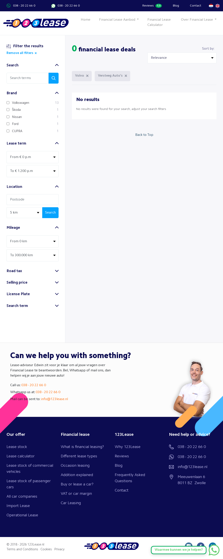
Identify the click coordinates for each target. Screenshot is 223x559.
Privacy (59, 549)
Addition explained (77, 475)
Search (13, 65)
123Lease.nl (35, 544)
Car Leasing (71, 503)
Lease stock (17, 447)
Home (85, 20)
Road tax (14, 271)
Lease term (16, 143)
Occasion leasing (75, 466)
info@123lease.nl (54, 399)
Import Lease (18, 506)
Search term (17, 306)
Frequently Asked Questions (130, 478)
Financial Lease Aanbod (117, 20)
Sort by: (208, 49)
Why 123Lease (127, 447)
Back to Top (144, 135)
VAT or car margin (76, 494)
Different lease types (79, 456)
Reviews (151, 5)
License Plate (18, 294)
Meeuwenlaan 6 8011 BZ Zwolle (192, 480)
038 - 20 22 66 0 (24, 5)
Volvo (79, 75)
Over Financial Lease (197, 20)
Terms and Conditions (22, 549)
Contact (195, 5)
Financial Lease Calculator (159, 22)
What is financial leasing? (82, 447)
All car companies (22, 496)
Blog (176, 5)
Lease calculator (21, 456)
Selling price (17, 283)
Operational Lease (22, 515)
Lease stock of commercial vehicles (30, 469)
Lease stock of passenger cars (29, 484)
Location (14, 187)
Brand (12, 93)
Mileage (13, 228)
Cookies (46, 549)
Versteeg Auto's (110, 75)
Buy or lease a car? (77, 484)
